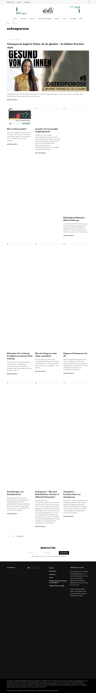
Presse (65, 18)
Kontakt (57, 18)
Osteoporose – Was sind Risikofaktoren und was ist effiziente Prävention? (47, 494)
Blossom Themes (24, 690)
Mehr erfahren (12, 99)
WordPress (41, 690)
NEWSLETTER (11, 2)
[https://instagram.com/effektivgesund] (8, 572)
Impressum (52, 574)
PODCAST (32, 18)
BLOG (15, 18)
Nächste (19, 536)
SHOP (80, 18)
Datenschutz (53, 571)
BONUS (19, 2)
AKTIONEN (73, 18)
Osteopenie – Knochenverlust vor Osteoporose (72, 494)
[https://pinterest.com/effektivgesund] (18, 572)
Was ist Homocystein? (16, 129)
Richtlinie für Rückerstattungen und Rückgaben (58, 581)
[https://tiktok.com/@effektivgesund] (11, 572)
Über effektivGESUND (45, 18)
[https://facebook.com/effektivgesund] (14, 572)
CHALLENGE (26, 2)
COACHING (23, 18)
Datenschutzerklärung (51, 690)
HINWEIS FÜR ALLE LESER (56, 586)
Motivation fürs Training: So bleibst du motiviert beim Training (19, 356)
